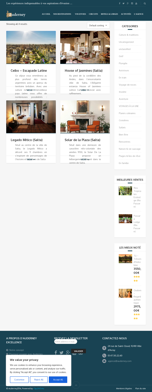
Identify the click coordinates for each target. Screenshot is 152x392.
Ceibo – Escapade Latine (29, 70)
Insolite (122, 91)
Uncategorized (126, 42)
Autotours (124, 70)
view (29, 90)
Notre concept (16, 350)
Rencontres (124, 141)
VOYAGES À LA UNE (129, 106)
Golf (121, 56)
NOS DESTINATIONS (62, 14)
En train (122, 77)
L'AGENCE (138, 14)
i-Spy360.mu (38, 388)
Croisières (124, 120)
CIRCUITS (93, 14)
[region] (38, 370)
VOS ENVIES (80, 14)
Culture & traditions (128, 34)
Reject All (38, 379)
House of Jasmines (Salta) (84, 70)
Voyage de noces (127, 84)
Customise (19, 379)
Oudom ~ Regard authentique (137, 296)
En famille (124, 163)
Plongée (123, 63)
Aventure (123, 99)
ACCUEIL (46, 14)
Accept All (58, 379)
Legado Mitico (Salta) (27, 140)
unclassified (124, 49)
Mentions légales (124, 388)
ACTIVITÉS (126, 14)
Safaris (122, 127)
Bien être (123, 134)
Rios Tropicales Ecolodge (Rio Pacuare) (137, 197)
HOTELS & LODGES (109, 14)
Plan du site (140, 388)
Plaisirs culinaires (127, 113)
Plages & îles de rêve (129, 156)
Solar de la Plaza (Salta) (82, 140)
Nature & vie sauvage (130, 148)
